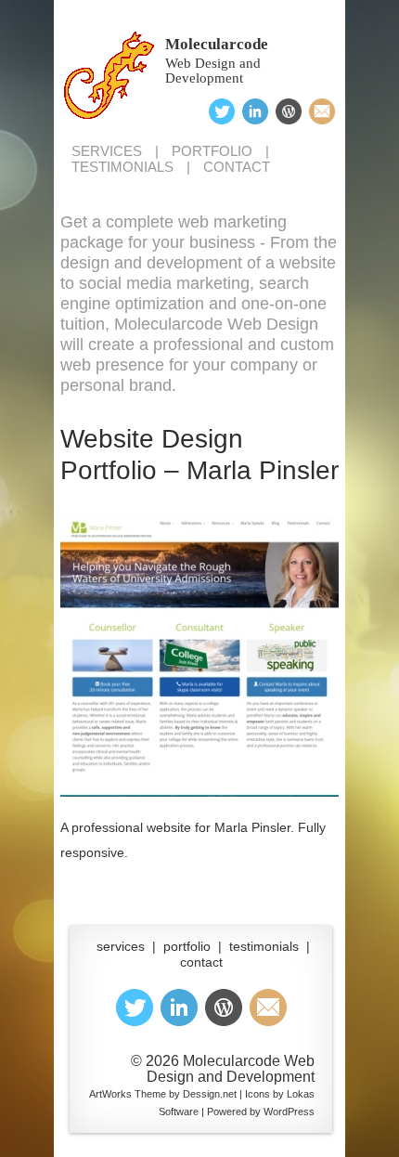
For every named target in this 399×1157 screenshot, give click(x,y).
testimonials (264, 946)
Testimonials (122, 167)
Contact (236, 167)
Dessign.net (210, 1093)
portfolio (187, 946)
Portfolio (212, 151)
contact (201, 962)
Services (106, 151)
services (121, 946)
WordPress (289, 1111)
